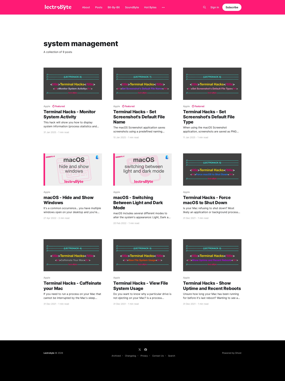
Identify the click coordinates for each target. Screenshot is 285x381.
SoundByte (132, 7)
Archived (116, 355)
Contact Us (158, 355)
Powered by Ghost (231, 353)
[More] (163, 7)
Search (171, 355)
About (86, 7)
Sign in (214, 7)
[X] (139, 349)
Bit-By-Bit (114, 7)
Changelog (130, 355)
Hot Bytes (150, 7)
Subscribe (232, 7)
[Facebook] (145, 349)
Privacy (144, 355)
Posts (98, 7)
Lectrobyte (49, 353)
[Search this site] (204, 7)
